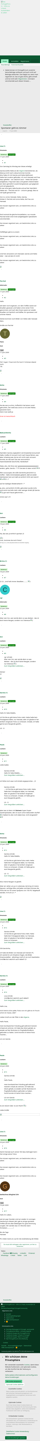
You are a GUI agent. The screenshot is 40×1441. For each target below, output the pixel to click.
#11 (5, 761)
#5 (5, 449)
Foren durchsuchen (17, 65)
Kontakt (8, 1314)
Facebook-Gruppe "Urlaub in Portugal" (18, 1335)
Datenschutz (10, 1318)
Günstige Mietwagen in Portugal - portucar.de (20, 1329)
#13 (5, 928)
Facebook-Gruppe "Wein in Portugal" (17, 1337)
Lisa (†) (5, 131)
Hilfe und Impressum (12, 1320)
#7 (5, 578)
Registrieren (22, 79)
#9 (5, 653)
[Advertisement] (20, 34)
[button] (10, 61)
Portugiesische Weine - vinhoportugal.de (18, 1331)
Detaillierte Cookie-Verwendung (17, 1431)
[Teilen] (5, 160)
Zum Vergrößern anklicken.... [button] (14, 666)
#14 (5, 992)
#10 (5, 709)
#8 (5, 614)
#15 (5, 1072)
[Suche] (37, 61)
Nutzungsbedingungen (13, 1316)
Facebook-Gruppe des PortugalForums (18, 1333)
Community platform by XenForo (17, 1351)
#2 (5, 297)
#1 (5, 163)
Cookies (5, 1343)
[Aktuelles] (33, 61)
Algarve (22, 171)
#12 (5, 850)
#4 (5, 402)
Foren (5, 61)
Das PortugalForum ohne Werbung (17, 1339)
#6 (5, 530)
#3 (5, 358)
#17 (5, 1211)
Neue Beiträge (5, 65)
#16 (5, 1148)
